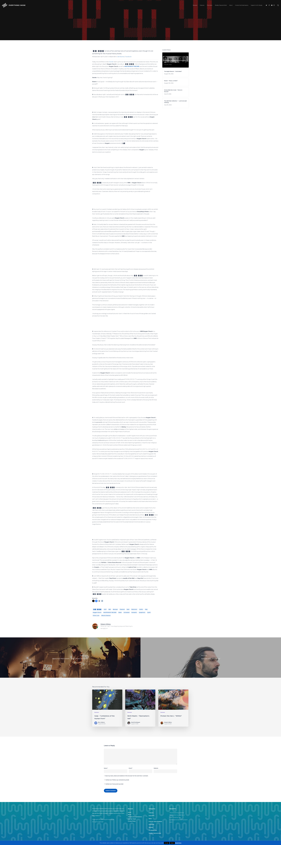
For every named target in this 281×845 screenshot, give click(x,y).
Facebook (128, 56)
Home (129, 812)
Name (106, 768)
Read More (178, 843)
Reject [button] (172, 843)
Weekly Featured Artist (155, 833)
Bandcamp (121, 56)
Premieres (151, 824)
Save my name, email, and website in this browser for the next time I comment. (126, 775)
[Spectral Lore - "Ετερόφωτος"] (210, 657)
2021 (105, 609)
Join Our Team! (132, 819)
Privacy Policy (131, 821)
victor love (96, 615)
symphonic (142, 612)
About (129, 814)
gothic (141, 609)
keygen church (97, 612)
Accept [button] (166, 843)
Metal (119, 612)
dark (128, 609)
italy (146, 609)
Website (156, 768)
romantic (134, 612)
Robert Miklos (106, 624)
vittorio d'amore (105, 615)
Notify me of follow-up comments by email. (117, 780)
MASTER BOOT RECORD (109, 612)
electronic (134, 609)
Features (151, 812)
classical (122, 609)
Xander (111, 61)
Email (130, 768)
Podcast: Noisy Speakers (155, 821)
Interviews (151, 815)
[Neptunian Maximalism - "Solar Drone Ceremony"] (70, 657)
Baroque (115, 609)
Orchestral (126, 612)
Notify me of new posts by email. (114, 784)
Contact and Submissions (135, 816)
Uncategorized (153, 830)
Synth (149, 612)
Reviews (96, 712)
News (150, 818)
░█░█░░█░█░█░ (97, 609)
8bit (110, 609)
